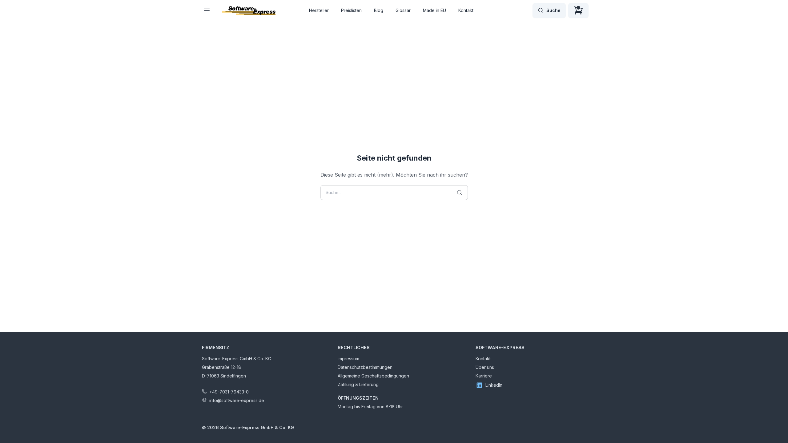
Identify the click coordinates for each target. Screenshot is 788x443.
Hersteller (319, 10)
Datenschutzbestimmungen (365, 367)
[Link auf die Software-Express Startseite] (249, 10)
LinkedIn (493, 385)
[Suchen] (459, 193)
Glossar (403, 10)
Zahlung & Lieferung (358, 384)
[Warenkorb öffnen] (578, 10)
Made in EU (434, 10)
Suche (553, 10)
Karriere (484, 375)
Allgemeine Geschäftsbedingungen (373, 375)
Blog (378, 10)
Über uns (485, 367)
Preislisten (351, 10)
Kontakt (465, 10)
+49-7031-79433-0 (229, 391)
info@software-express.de (236, 400)
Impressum (348, 358)
